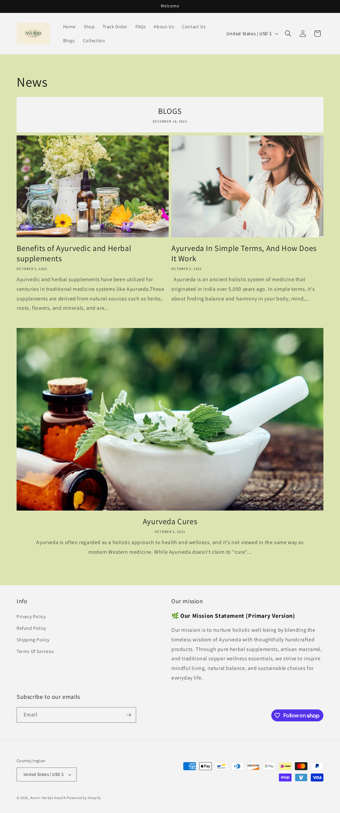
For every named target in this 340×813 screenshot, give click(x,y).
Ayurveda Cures (170, 521)
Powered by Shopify (84, 797)
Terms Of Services (35, 651)
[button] (288, 33)
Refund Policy (31, 628)
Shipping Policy (33, 640)
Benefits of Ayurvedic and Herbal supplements (74, 253)
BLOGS (170, 111)
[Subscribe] (128, 715)
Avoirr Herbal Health (48, 797)
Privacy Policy (31, 616)
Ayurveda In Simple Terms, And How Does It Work (244, 253)
